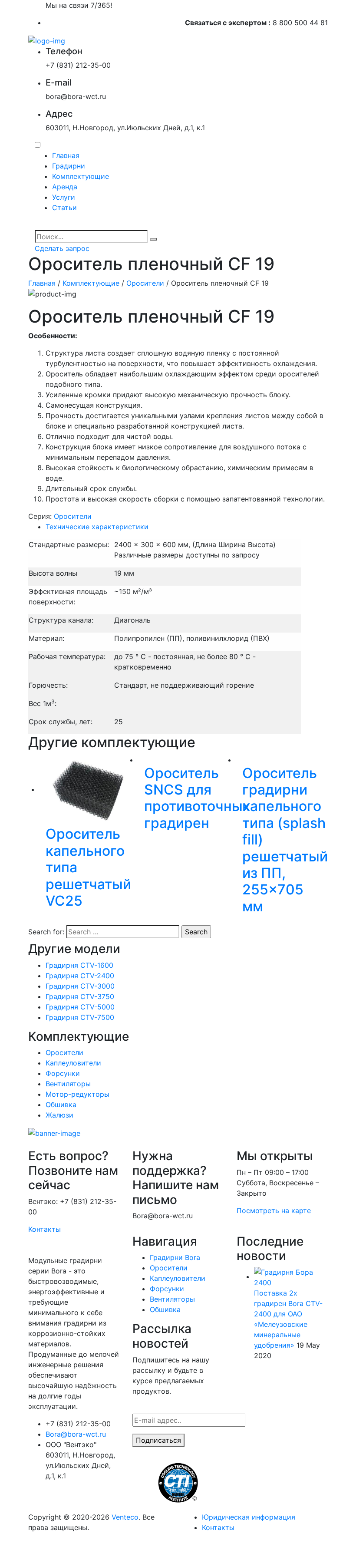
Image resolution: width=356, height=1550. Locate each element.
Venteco (125, 1517)
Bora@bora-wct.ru (76, 1434)
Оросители (145, 283)
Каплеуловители (73, 1063)
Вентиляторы (68, 1083)
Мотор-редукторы (77, 1094)
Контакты (44, 1229)
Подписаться (158, 1440)
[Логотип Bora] (46, 40)
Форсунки (63, 1073)
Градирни (68, 166)
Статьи (64, 207)
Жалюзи (59, 1115)
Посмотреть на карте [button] (274, 1210)
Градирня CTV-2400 (80, 975)
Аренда (64, 186)
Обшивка (61, 1104)
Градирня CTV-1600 (79, 965)
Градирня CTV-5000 (80, 1007)
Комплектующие (80, 176)
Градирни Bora (175, 1257)
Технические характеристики (97, 526)
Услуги (63, 197)
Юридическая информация (248, 1517)
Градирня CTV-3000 (80, 986)
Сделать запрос (62, 248)
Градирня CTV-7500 (80, 1017)
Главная (65, 155)
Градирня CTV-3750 (80, 996)
